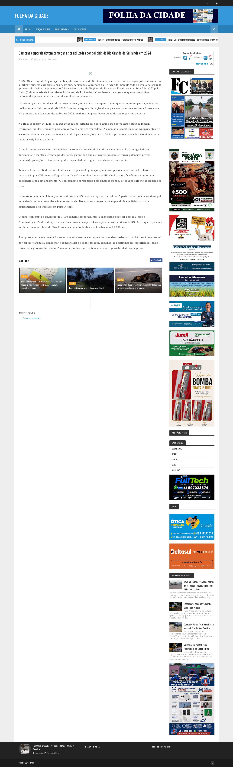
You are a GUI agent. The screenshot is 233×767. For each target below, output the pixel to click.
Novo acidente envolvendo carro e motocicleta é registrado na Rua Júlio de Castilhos (199, 585)
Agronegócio (177, 448)
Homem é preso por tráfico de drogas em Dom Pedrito (103, 39)
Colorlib (30, 762)
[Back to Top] (212, 763)
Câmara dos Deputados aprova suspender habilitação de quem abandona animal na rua (139, 286)
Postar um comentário (32, 318)
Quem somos (80, 29)
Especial (175, 459)
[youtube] (216, 3)
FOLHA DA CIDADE (32, 15)
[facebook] (208, 3)
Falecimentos (62, 29)
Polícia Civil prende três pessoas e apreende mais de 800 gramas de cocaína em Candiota (188, 39)
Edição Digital (43, 29)
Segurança (73, 40)
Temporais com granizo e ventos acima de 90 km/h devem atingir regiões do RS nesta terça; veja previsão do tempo (42, 285)
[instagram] (212, 3)
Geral (54, 59)
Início (28, 29)
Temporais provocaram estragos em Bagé (86, 288)
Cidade (174, 454)
